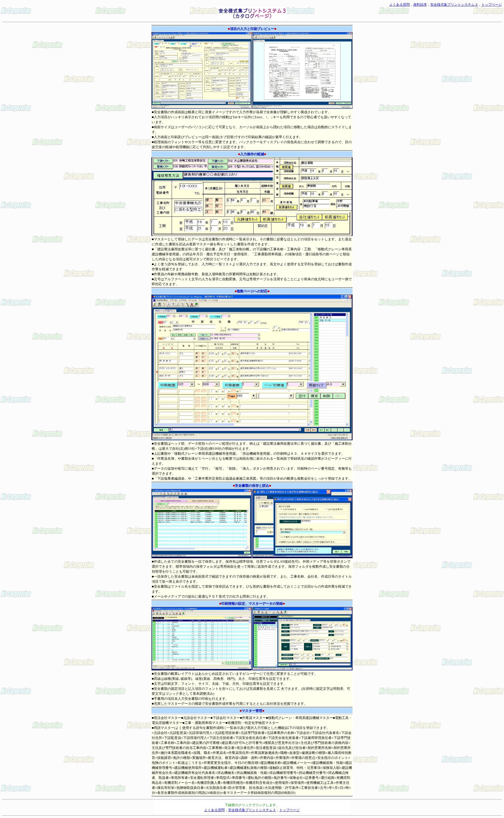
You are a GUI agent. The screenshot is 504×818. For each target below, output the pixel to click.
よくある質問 (399, 5)
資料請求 (420, 5)
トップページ (491, 5)
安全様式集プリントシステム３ (454, 5)
